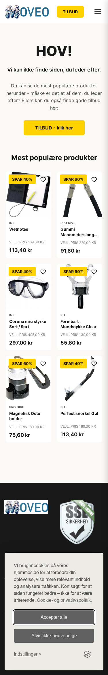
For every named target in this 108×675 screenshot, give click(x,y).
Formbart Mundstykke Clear (78, 324)
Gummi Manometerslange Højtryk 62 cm (78, 234)
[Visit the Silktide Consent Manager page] (87, 654)
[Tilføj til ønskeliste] (43, 179)
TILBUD (70, 11)
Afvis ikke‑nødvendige (54, 635)
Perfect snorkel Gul (79, 413)
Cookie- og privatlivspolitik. (64, 600)
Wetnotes (18, 229)
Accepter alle (54, 617)
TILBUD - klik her (54, 128)
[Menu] (98, 11)
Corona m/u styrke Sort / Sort (27, 324)
